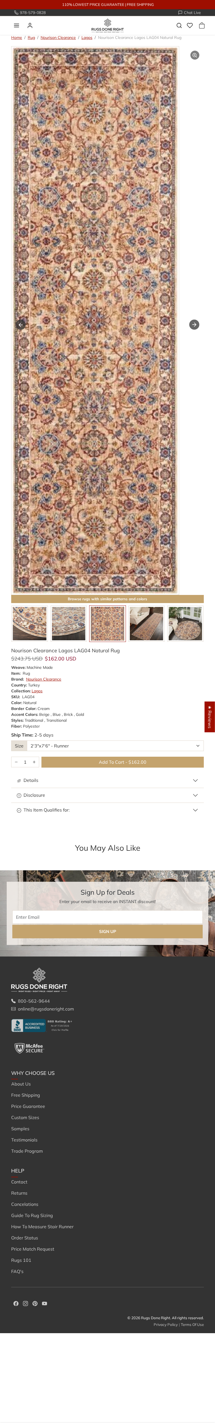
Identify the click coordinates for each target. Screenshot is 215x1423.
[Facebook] (16, 1303)
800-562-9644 (34, 1001)
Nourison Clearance (58, 37)
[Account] (30, 25)
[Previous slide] (21, 325)
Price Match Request (32, 1249)
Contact (19, 1182)
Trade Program (27, 1151)
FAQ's (17, 1271)
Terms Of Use (192, 1324)
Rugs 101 (21, 1260)
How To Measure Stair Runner (42, 1226)
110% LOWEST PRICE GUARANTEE (93, 4)
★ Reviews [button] (210, 716)
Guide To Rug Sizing (32, 1215)
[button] (16, 25)
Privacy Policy (166, 1324)
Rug (31, 37)
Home (16, 37)
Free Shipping (25, 1095)
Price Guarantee (28, 1106)
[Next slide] (194, 325)
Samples (20, 1128)
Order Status (24, 1238)
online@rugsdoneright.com (46, 1009)
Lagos (86, 37)
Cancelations (24, 1204)
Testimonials (24, 1140)
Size (19, 746)
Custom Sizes (25, 1117)
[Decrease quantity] (16, 762)
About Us (21, 1084)
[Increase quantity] (34, 762)
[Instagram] (25, 1303)
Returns (19, 1193)
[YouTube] (44, 1303)
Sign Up (107, 931)
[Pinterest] (35, 1303)
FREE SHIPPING (140, 4)
